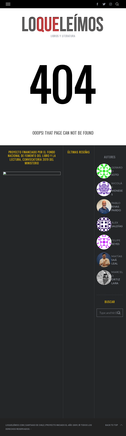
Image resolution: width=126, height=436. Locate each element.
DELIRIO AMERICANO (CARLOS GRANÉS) (78, 331)
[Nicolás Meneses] (104, 188)
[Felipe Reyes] (104, 242)
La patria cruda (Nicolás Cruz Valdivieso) (79, 243)
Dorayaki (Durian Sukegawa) (79, 301)
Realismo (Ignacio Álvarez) (78, 214)
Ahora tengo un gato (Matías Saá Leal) (79, 184)
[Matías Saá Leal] (104, 259)
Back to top (111, 425)
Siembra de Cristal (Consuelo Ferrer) (79, 273)
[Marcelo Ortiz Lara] (104, 277)
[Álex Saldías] (104, 224)
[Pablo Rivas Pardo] (104, 206)
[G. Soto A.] (104, 171)
